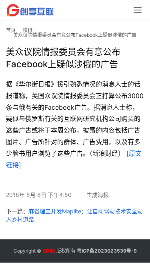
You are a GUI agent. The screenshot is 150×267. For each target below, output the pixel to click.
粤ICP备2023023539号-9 (107, 251)
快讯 (27, 30)
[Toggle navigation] (137, 10)
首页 (11, 30)
